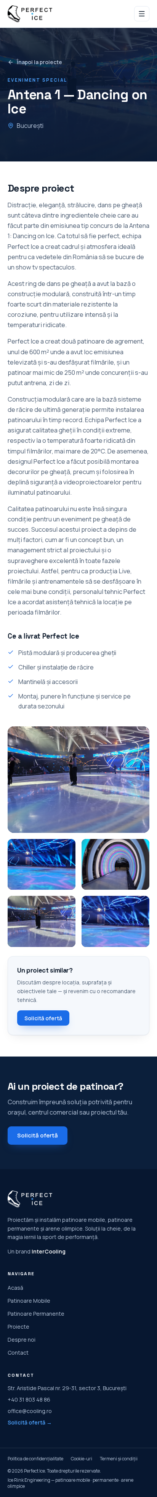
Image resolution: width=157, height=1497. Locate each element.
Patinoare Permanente (36, 1313)
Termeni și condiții (119, 1458)
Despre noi (21, 1339)
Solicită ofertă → (30, 1422)
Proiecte (18, 1326)
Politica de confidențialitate (35, 1458)
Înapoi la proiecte (39, 62)
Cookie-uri (81, 1458)
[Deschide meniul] (141, 13)
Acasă (15, 1287)
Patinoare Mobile (29, 1300)
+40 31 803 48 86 (29, 1399)
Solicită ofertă (43, 1018)
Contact (18, 1352)
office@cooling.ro (30, 1411)
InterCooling (49, 1251)
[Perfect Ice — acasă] (30, 13)
